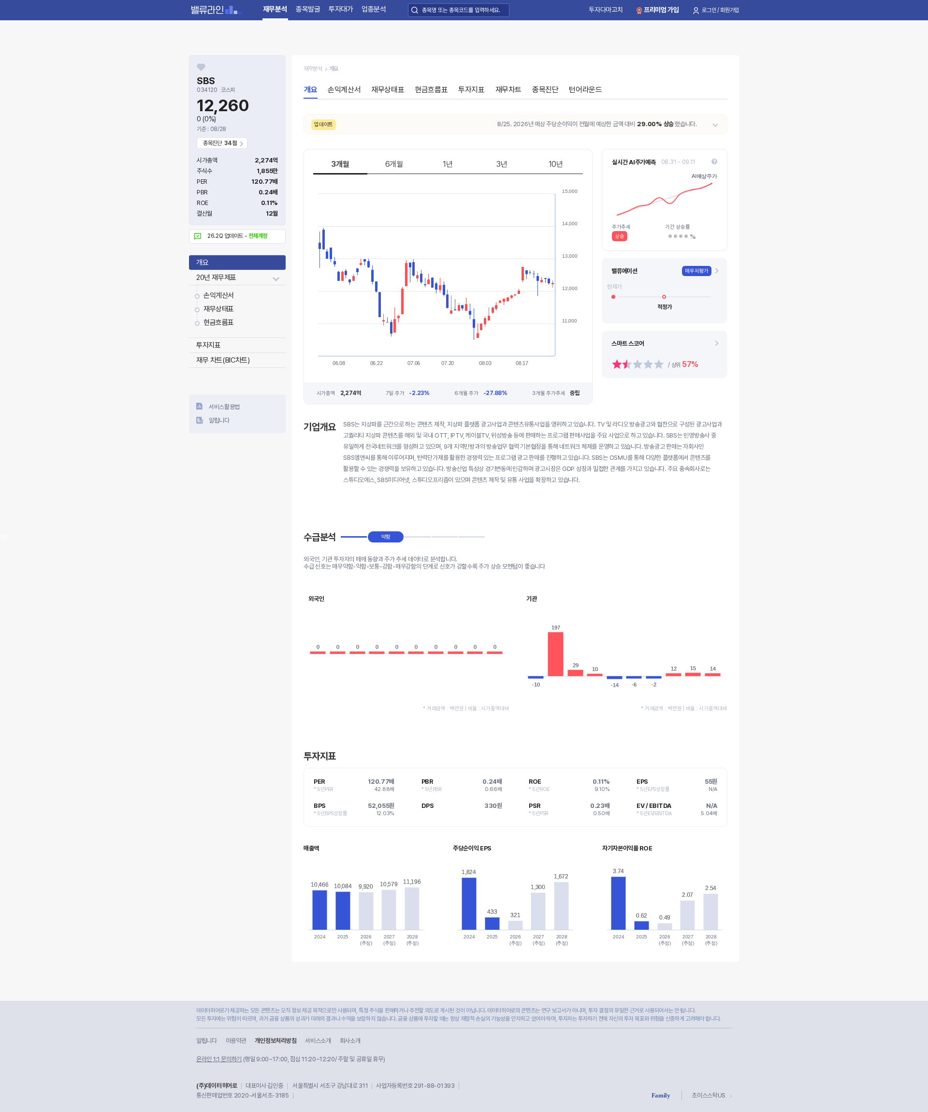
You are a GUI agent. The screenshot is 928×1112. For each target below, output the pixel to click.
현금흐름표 (218, 322)
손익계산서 (218, 295)
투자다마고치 (606, 10)
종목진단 (545, 89)
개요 (202, 262)
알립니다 (219, 420)
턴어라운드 (585, 89)
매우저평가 (697, 271)
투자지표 (208, 345)
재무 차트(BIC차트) (222, 360)
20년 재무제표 (216, 277)
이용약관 (236, 1040)
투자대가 (341, 9)
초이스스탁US (708, 1095)
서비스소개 (318, 1040)
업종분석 (374, 9)
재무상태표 (218, 309)
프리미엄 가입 (661, 10)
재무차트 (508, 89)
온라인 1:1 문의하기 (219, 1059)
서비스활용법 (224, 406)
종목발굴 (308, 9)
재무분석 (275, 9)
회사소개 (350, 1040)
